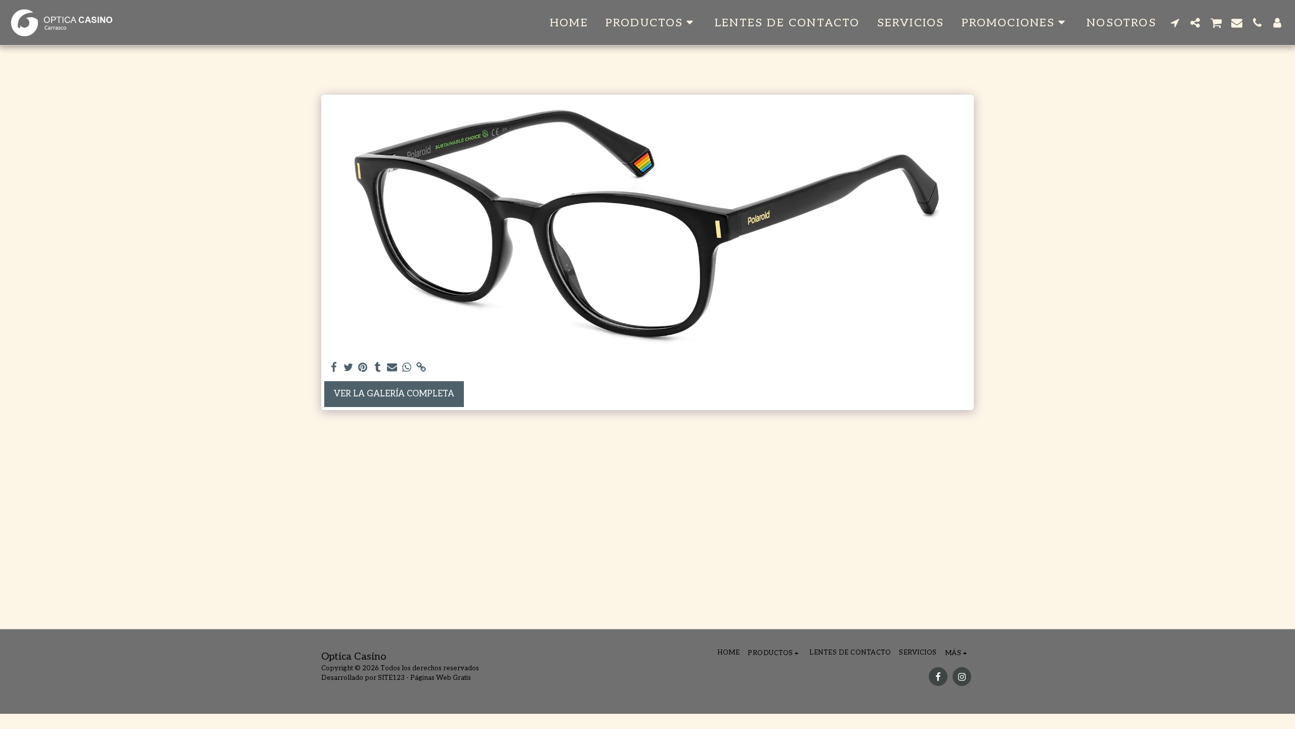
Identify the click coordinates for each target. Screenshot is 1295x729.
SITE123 (391, 678)
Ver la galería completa (394, 394)
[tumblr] (377, 368)
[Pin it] (363, 368)
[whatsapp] (407, 368)
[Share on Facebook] (333, 368)
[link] (421, 368)
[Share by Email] (392, 368)
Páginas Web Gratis (440, 678)
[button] (651, 22)
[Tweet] (348, 368)
